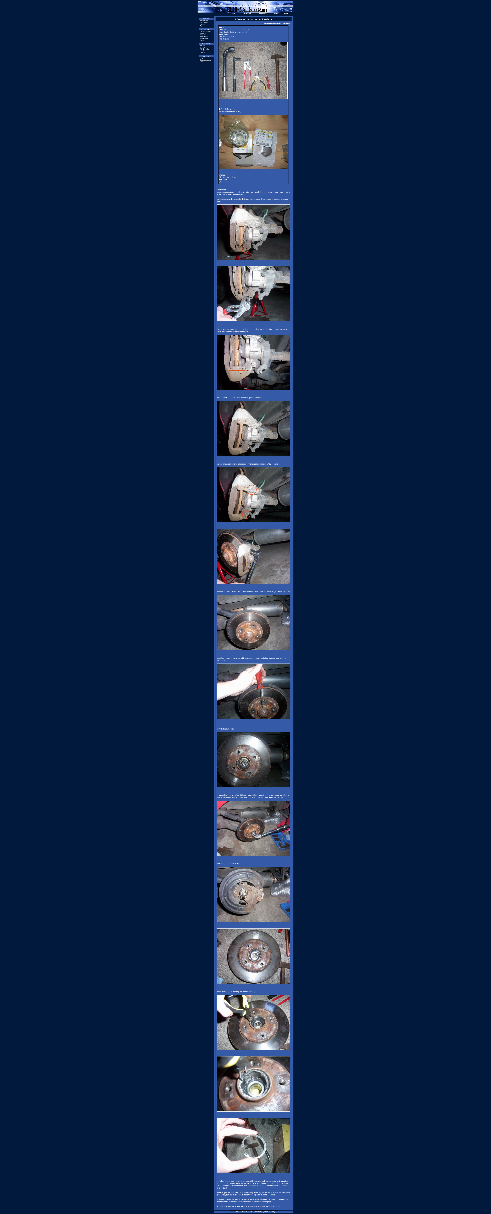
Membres (247, 14)
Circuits (202, 40)
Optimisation (204, 22)
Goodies (203, 35)
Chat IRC (203, 53)
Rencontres (262, 14)
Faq (201, 26)
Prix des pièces (205, 49)
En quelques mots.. (206, 31)
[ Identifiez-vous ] (269, 1212)
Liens (202, 62)
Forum (275, 14)
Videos (202, 47)
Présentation (204, 21)
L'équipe (203, 58)
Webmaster (257, 1212)
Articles (202, 45)
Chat (286, 14)
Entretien (203, 24)
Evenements (204, 38)
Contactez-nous (205, 60)
